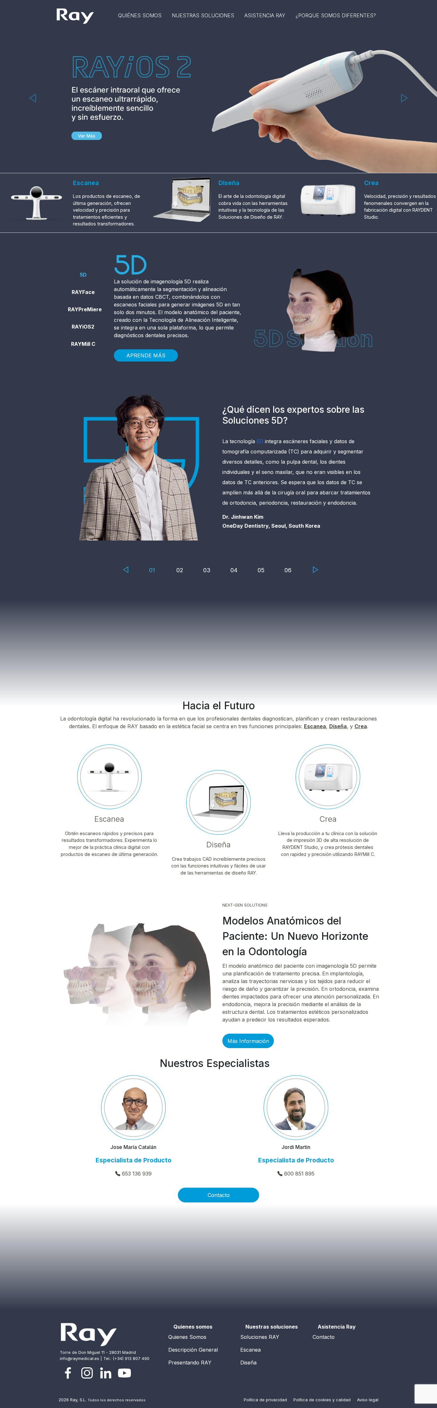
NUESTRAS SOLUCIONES (203, 15)
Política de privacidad (266, 1399)
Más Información (248, 1041)
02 (179, 570)
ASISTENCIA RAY (264, 15)
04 (233, 570)
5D (83, 275)
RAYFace (83, 292)
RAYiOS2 (83, 326)
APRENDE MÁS (145, 355)
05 (261, 570)
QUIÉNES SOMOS (140, 15)
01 (152, 570)
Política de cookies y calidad (322, 1399)
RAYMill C (83, 344)
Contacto (219, 1195)
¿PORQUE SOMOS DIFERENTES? (336, 15)
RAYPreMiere (85, 309)
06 (287, 570)
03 (207, 570)
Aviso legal (367, 1399)
